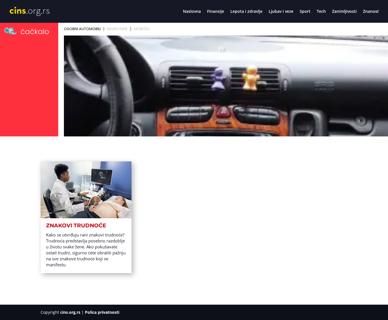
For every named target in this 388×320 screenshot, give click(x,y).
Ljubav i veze (281, 11)
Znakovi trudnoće (76, 225)
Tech (321, 11)
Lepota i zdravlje (246, 11)
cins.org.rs (70, 312)
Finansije (215, 11)
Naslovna (192, 11)
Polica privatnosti (102, 312)
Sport (305, 11)
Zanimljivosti (344, 11)
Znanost (371, 11)
